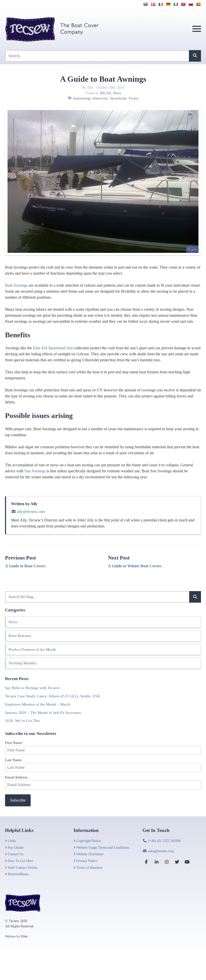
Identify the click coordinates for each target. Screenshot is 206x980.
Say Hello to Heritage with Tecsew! (32, 688)
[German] (168, 4)
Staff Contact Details (22, 867)
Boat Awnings (16, 285)
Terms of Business (89, 867)
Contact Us (15, 854)
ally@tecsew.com (30, 511)
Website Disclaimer (90, 854)
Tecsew (133, 98)
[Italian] (175, 4)
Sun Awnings (35, 471)
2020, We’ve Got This (22, 720)
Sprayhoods (118, 98)
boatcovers (100, 98)
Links (12, 841)
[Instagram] (167, 861)
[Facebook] (146, 861)
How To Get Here (20, 861)
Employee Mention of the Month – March (37, 704)
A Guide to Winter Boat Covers (135, 566)
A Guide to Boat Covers (25, 566)
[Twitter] (177, 861)
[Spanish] (198, 4)
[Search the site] (195, 56)
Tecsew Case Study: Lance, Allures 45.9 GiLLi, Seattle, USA (52, 696)
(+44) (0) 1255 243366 (164, 841)
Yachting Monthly (23, 663)
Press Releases (20, 635)
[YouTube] (187, 861)
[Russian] (190, 4)
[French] (160, 4)
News (117, 93)
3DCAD (105, 93)
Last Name (13, 760)
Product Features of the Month (32, 649)
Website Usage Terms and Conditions (102, 847)
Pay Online (16, 847)
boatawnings (82, 98)
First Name (13, 742)
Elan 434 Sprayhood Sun (53, 348)
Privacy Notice (86, 861)
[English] (145, 4)
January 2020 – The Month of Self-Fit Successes (43, 712)
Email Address (16, 777)
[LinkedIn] (156, 861)
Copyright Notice (88, 841)
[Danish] (153, 4)
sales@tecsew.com (160, 851)
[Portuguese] (183, 4)
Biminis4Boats (18, 874)
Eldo (24, 936)
